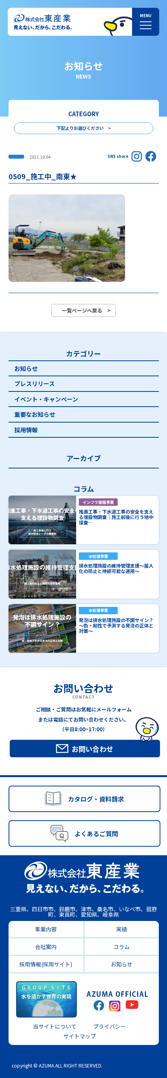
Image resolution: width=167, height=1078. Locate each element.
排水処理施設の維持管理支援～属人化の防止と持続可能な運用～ (116, 568)
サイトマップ (79, 1036)
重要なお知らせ (34, 414)
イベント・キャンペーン (46, 399)
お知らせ (26, 368)
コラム (121, 946)
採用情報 (26, 430)
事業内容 (46, 929)
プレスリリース (34, 383)
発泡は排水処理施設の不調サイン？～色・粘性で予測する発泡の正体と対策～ (116, 625)
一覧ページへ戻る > (86, 310)
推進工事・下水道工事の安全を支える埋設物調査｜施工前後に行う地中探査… (116, 517)
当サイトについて (55, 1026)
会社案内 (46, 946)
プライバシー (109, 1026)
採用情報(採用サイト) (45, 964)
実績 (121, 929)
